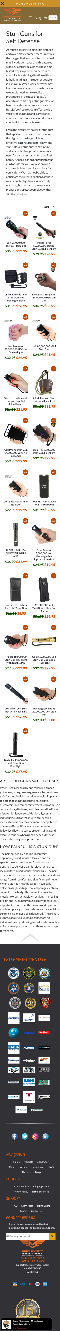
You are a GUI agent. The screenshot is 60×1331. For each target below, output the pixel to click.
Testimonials (38, 1167)
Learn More (27, 1205)
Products (28, 1161)
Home (16, 1161)
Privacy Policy (21, 1186)
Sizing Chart (43, 1161)
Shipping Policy (41, 1186)
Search (23, 1210)
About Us (26, 1172)
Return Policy (21, 1191)
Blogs (38, 1172)
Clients (12, 1167)
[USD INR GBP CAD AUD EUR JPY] (53, 17)
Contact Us (36, 1210)
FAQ (51, 1167)
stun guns (24, 113)
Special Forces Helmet (22, 1324)
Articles (24, 1167)
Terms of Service (40, 1191)
